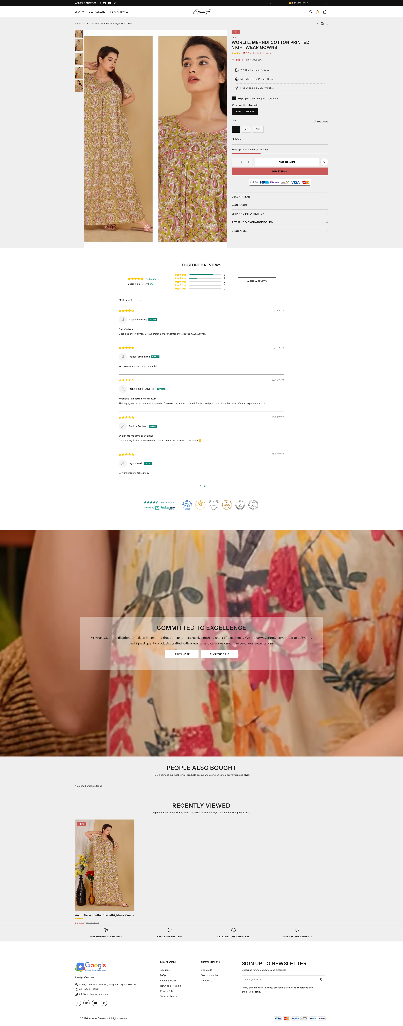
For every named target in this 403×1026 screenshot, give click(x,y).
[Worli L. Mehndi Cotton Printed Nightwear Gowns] (105, 865)
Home (78, 23)
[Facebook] (100, 3)
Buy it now (279, 171)
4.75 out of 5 (152, 279)
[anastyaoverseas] (201, 12)
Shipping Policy (168, 980)
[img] (126, 310)
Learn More (181, 654)
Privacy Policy (167, 991)
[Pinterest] (115, 3)
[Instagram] (104, 3)
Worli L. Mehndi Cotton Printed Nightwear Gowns (104, 915)
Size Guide (206, 969)
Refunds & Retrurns (170, 985)
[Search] (310, 11)
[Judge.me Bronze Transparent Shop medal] (227, 505)
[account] (317, 11)
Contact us (206, 980)
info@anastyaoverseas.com (93, 994)
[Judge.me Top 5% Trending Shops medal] (253, 505)
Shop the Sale (220, 654)
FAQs (163, 975)
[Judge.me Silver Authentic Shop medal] (214, 505)
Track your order (209, 975)
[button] (270, 3)
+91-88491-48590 (89, 989)
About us (165, 969)
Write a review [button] (257, 281)
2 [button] (200, 486)
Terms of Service (168, 996)
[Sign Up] (321, 979)
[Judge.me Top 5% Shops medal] (240, 505)
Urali (234, 37)
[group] (155, 139)
